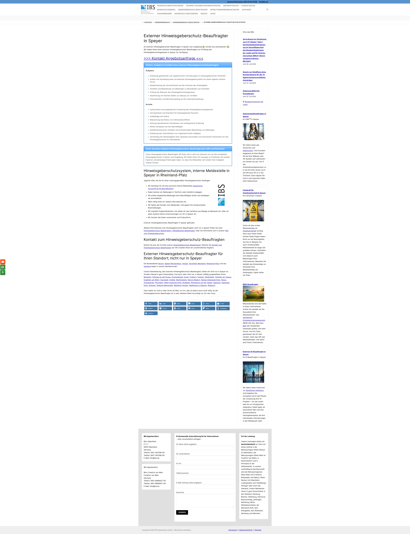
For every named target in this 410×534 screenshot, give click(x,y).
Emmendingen (177, 277)
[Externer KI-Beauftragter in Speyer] (253, 382)
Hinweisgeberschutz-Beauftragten (187, 245)
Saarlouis (217, 283)
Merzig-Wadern (194, 280)
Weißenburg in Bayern (198, 285)
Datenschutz (248, 150)
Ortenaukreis (149, 283)
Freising (200, 277)
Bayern (161, 264)
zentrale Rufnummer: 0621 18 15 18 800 (242, 2)
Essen (186, 277)
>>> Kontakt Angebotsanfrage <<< (173, 58)
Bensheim (147, 277)
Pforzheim (159, 283)
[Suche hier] (267, 9)
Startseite (148, 22)
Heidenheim (209, 277)
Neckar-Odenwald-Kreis (210, 280)
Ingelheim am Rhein (151, 280)
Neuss (223, 280)
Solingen (152, 285)
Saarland (147, 266)
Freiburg (193, 277)
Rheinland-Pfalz (213, 264)
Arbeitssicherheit (249, 231)
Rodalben (186, 283)
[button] (151, 303)
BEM (244, 326)
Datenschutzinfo (246, 530)
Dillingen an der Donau (161, 277)
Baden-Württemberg (173, 264)
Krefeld (172, 280)
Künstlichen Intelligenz (255, 390)
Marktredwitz (181, 280)
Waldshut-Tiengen (181, 285)
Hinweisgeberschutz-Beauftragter (186, 22)
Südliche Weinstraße (165, 285)
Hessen (185, 264)
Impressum (232, 530)
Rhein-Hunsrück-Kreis (173, 283)
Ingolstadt (164, 280)
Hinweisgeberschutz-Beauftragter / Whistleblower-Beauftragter (169, 231)
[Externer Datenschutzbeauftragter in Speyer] (253, 139)
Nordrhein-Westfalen (197, 264)
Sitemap (258, 530)
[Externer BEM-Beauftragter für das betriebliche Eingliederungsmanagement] (253, 301)
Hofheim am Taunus (223, 277)
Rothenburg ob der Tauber (201, 283)
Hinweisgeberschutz (162, 22)
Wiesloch (211, 285)
